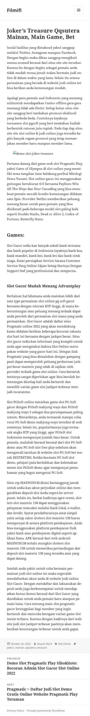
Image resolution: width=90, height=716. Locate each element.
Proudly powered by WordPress (46, 710)
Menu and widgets (79, 14)
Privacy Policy (15, 710)
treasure (42, 647)
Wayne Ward (44, 644)
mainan (19, 647)
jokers (10, 647)
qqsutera (30, 647)
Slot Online (64, 644)
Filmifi (14, 10)
